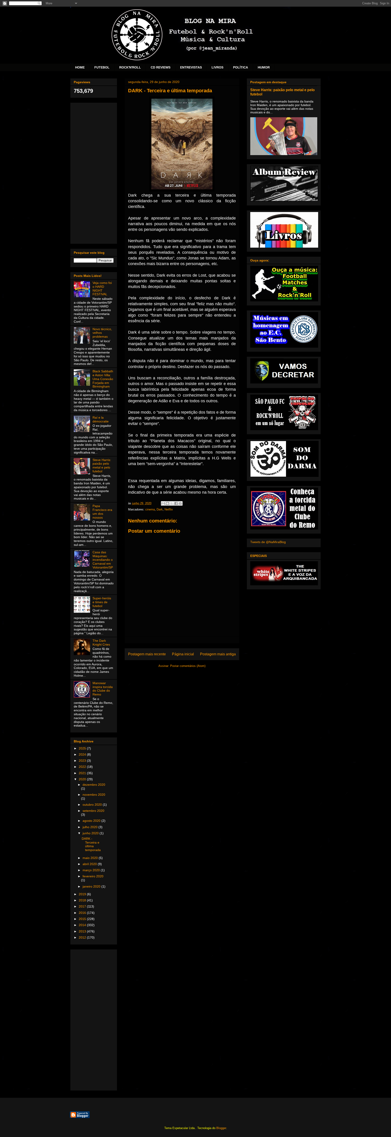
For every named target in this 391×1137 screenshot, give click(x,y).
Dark (160, 509)
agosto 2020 (92, 820)
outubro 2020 (93, 804)
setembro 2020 (93, 810)
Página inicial (183, 654)
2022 (83, 767)
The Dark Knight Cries (101, 642)
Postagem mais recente (147, 654)
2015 (83, 919)
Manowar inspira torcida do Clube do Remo (103, 688)
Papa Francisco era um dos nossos (102, 511)
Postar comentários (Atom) (187, 666)
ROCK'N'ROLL (130, 67)
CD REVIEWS (160, 67)
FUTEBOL (102, 67)
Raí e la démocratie (101, 419)
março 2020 (92, 870)
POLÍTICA (240, 67)
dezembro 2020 (94, 784)
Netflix (169, 509)
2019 (83, 894)
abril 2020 (90, 864)
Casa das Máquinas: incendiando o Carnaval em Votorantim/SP (103, 559)
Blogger (221, 1128)
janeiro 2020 (92, 886)
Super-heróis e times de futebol (102, 602)
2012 (83, 937)
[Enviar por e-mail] (163, 503)
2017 (83, 906)
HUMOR (264, 67)
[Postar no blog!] (167, 503)
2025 (83, 748)
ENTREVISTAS (191, 67)
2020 (83, 779)
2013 (83, 931)
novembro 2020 (94, 794)
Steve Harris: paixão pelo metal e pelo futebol (102, 465)
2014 (83, 925)
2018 (83, 900)
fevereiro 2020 (93, 876)
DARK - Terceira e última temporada (91, 844)
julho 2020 (90, 827)
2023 (83, 760)
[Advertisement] (94, 172)
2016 (83, 913)
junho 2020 (91, 833)
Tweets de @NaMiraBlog (268, 542)
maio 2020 (91, 858)
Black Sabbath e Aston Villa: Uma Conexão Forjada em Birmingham (103, 378)
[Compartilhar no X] (171, 503)
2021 (83, 773)
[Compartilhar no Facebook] (176, 503)
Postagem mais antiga (218, 654)
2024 (83, 754)
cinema (150, 509)
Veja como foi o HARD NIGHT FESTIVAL (102, 288)
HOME (80, 67)
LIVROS (217, 67)
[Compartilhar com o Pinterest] (180, 503)
